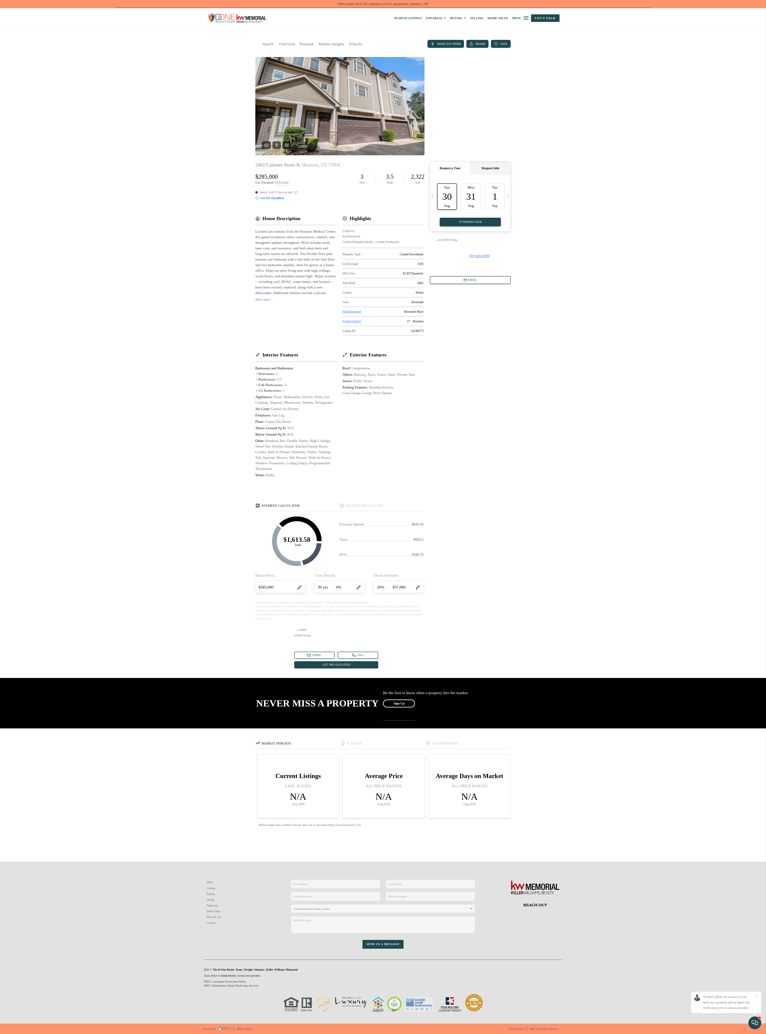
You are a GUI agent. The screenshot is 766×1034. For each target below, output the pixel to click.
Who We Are (213, 917)
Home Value (213, 911)
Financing (212, 905)
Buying (210, 893)
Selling (210, 899)
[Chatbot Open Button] (754, 1022)
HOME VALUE (498, 18)
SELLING (477, 18)
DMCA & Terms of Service (544, 1028)
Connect (211, 922)
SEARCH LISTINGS (408, 18)
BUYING (456, 18)
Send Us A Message (383, 944)
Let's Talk (545, 18)
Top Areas (434, 18)
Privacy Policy (517, 1028)
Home (209, 882)
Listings (210, 888)
